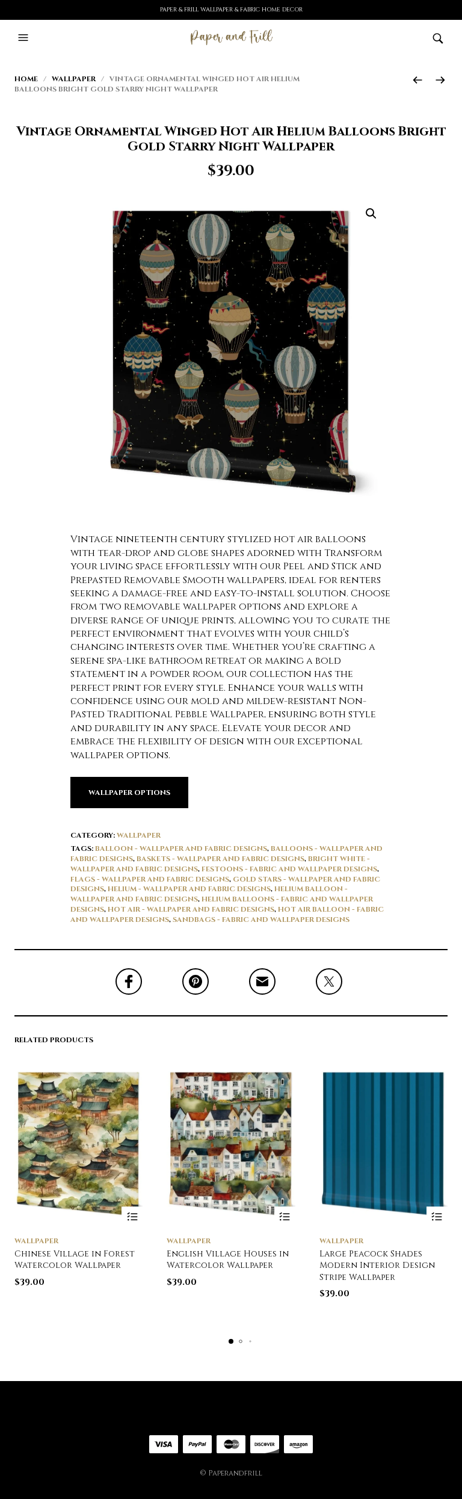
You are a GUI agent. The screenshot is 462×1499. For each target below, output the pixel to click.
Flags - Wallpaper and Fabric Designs (149, 879)
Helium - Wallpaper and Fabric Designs (189, 889)
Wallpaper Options (129, 792)
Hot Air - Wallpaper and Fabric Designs (191, 909)
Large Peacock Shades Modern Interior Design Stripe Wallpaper (377, 1265)
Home (26, 79)
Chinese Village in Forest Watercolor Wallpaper (74, 1260)
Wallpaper (74, 79)
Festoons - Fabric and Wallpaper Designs (289, 869)
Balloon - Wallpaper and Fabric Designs (181, 848)
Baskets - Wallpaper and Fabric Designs (220, 859)
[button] (24, 38)
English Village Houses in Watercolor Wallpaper (228, 1260)
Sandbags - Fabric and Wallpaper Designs (261, 919)
